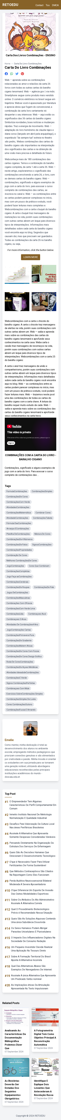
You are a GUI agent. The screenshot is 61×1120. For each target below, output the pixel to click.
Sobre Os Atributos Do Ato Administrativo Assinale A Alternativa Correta (32, 901)
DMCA (55, 5)
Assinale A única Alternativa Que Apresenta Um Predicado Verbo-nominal (33, 977)
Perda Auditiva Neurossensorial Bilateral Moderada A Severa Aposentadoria (30, 882)
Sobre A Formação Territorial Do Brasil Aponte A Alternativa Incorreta (31, 958)
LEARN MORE (30, 257)
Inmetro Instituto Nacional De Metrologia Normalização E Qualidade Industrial (30, 816)
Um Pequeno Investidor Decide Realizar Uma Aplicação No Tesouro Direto (32, 949)
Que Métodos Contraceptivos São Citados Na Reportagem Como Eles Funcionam (31, 873)
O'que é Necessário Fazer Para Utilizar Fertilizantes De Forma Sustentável (29, 863)
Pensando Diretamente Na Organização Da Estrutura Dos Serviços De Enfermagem (31, 844)
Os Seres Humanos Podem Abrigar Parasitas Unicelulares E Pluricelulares (31, 930)
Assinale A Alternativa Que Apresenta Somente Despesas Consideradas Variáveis (32, 835)
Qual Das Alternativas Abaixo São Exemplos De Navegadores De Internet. (31, 968)
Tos (48, 5)
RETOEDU (10, 5)
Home (7, 63)
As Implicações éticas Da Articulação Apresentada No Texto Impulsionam (30, 987)
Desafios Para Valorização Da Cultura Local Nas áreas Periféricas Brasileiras (31, 826)
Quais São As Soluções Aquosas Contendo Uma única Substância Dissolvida (33, 920)
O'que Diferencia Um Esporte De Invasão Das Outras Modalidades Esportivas (32, 892)
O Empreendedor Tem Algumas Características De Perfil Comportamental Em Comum (32, 805)
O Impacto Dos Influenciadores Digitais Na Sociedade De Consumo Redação (33, 939)
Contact (39, 5)
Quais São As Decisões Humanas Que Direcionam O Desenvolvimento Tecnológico (32, 854)
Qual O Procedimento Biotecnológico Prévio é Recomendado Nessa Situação (31, 911)
